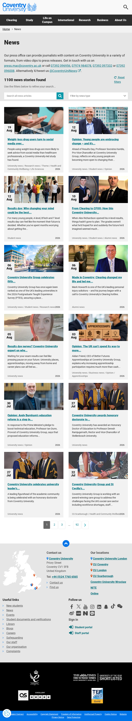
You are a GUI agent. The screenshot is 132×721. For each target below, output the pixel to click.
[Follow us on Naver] (85, 613)
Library (10, 624)
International (66, 20)
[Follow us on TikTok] (113, 606)
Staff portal (82, 633)
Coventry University (61, 558)
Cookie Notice (111, 714)
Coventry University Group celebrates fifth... (31, 279)
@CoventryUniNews (63, 71)
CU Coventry (100, 564)
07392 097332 (102, 65)
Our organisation (16, 646)
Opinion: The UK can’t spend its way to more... (96, 348)
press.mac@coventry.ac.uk (22, 65)
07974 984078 (81, 65)
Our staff (11, 642)
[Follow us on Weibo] (72, 613)
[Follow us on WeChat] (120, 606)
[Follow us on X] (78, 606)
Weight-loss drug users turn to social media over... (30, 141)
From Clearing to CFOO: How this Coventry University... (92, 210)
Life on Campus (47, 19)
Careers (10, 633)
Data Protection (73, 717)
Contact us (56, 582)
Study (29, 20)
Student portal (83, 627)
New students (14, 605)
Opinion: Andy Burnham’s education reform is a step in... (30, 417)
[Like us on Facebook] (72, 607)
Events (10, 615)
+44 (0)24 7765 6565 (65, 576)
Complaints (13, 651)
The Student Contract (14, 714)
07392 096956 (60, 65)
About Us (120, 20)
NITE (94, 587)
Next (86, 524)
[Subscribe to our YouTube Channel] (85, 607)
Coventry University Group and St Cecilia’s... (93, 486)
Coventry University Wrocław (108, 582)
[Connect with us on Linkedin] (99, 607)
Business (102, 20)
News (9, 610)
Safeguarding (14, 637)
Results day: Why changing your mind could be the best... (31, 210)
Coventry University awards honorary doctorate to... (95, 417)
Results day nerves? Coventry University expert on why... (33, 348)
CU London (100, 570)
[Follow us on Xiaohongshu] (78, 613)
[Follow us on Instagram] (92, 607)
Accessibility (32, 714)
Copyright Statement (49, 714)
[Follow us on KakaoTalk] (92, 613)
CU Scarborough (103, 576)
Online (94, 593)
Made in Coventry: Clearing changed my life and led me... (97, 279)
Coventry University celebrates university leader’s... (33, 486)
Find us (54, 587)
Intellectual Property (93, 714)
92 (77, 524)
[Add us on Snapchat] (106, 607)
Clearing (11, 20)
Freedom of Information (71, 714)
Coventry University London (110, 558)
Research (85, 20)
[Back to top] (66, 543)
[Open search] (126, 7)
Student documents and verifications (28, 619)
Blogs (9, 628)
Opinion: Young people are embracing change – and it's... (95, 141)
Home (6, 29)
